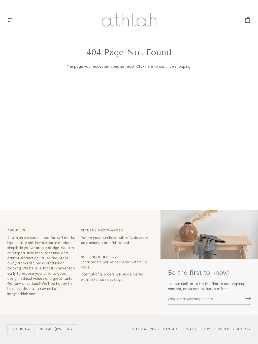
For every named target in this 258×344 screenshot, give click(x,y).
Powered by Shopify (232, 329)
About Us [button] (16, 230)
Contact (170, 329)
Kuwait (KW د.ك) (54, 329)
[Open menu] (14, 20)
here (149, 66)
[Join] (246, 299)
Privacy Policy (196, 329)
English (19, 329)
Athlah (142, 329)
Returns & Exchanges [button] (102, 230)
